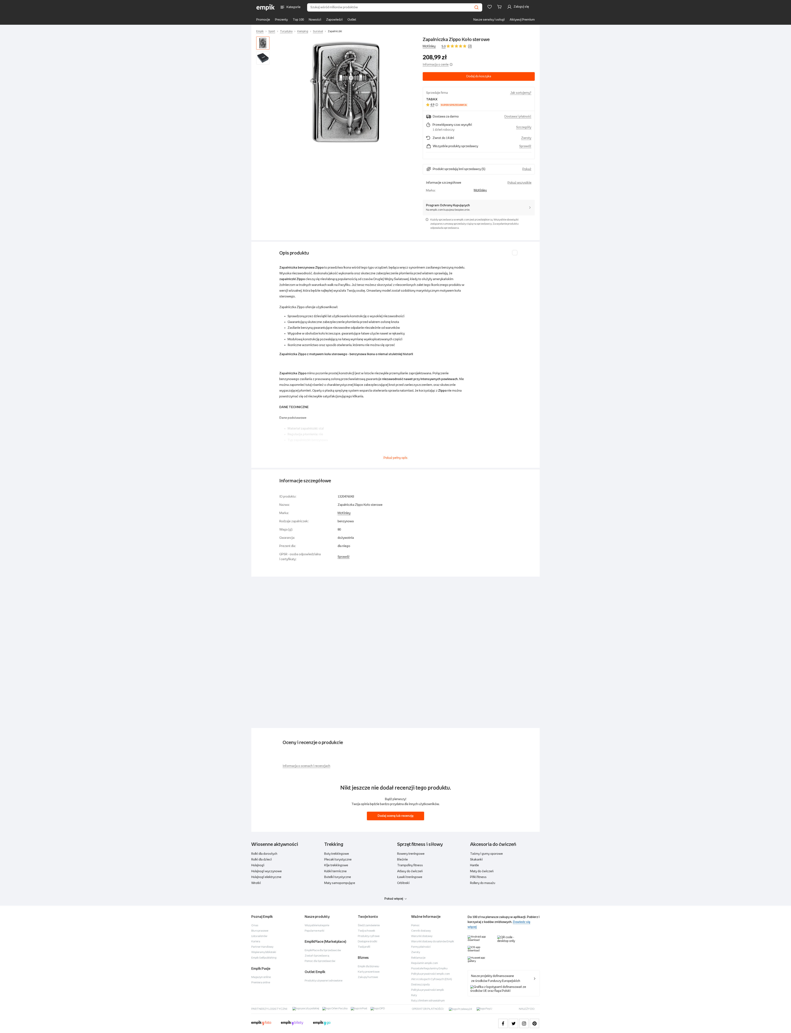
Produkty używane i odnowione (323, 980)
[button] (346, 92)
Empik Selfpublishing (263, 958)
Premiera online (260, 982)
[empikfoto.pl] (261, 1023)
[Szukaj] (476, 7)
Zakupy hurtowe (368, 977)
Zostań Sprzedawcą (317, 955)
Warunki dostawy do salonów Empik (432, 941)
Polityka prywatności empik (427, 990)
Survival (318, 31)
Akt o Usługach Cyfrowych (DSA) (431, 979)
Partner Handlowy (262, 947)
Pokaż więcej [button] (393, 898)
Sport (271, 31)
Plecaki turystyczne (338, 859)
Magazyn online (261, 977)
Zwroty (415, 952)
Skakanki (476, 859)
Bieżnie (402, 859)
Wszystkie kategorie (317, 925)
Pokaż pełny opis (395, 457)
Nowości (315, 19)
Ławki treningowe (409, 877)
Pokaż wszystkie (519, 182)
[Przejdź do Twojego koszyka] (500, 6)
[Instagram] (524, 1023)
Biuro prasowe (259, 931)
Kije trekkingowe (336, 865)
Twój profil (364, 947)
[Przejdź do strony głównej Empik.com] (266, 7)
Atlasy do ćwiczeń (410, 871)
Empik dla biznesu (368, 966)
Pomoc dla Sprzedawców (320, 961)
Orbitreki (403, 883)
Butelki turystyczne (337, 877)
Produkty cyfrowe (368, 936)
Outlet (352, 19)
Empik (260, 31)
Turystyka (286, 31)
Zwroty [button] (526, 138)
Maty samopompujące (339, 883)
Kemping (302, 31)
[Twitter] (513, 1023)
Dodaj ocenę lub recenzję (395, 815)
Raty (414, 995)
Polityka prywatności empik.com (430, 974)
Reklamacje (418, 958)
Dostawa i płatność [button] (517, 116)
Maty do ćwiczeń (482, 871)
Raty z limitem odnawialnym (428, 1000)
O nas (254, 925)
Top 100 (298, 19)
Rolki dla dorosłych (264, 853)
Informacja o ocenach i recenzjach (306, 766)
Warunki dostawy (421, 936)
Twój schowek (366, 931)
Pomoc (415, 925)
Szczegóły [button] (523, 127)
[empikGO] (321, 1023)
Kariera (255, 941)
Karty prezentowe (368, 972)
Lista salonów (259, 936)
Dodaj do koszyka (478, 76)
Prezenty (281, 19)
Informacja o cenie (436, 64)
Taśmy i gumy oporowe (486, 853)
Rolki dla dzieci (261, 859)
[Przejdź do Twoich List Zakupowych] (489, 6)
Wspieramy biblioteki (263, 952)
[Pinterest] (534, 1023)
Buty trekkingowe (336, 853)
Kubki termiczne (335, 871)
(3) (470, 46)
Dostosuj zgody (420, 984)
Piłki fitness (478, 877)
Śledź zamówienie (369, 925)
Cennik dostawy (421, 931)
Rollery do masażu (482, 883)
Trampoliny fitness (410, 865)
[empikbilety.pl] (292, 1023)
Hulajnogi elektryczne (266, 877)
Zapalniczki (335, 31)
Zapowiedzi (334, 19)
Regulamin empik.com (424, 963)
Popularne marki (314, 931)
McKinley (429, 46)
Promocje (263, 19)
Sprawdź (525, 146)
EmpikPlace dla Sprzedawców (323, 950)
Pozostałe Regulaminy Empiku (429, 968)
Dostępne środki (367, 941)
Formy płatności (421, 947)
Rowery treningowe (411, 853)
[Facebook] (503, 1023)
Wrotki (256, 883)
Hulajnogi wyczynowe (266, 871)
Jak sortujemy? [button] (520, 92)
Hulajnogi (257, 865)
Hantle (474, 865)
